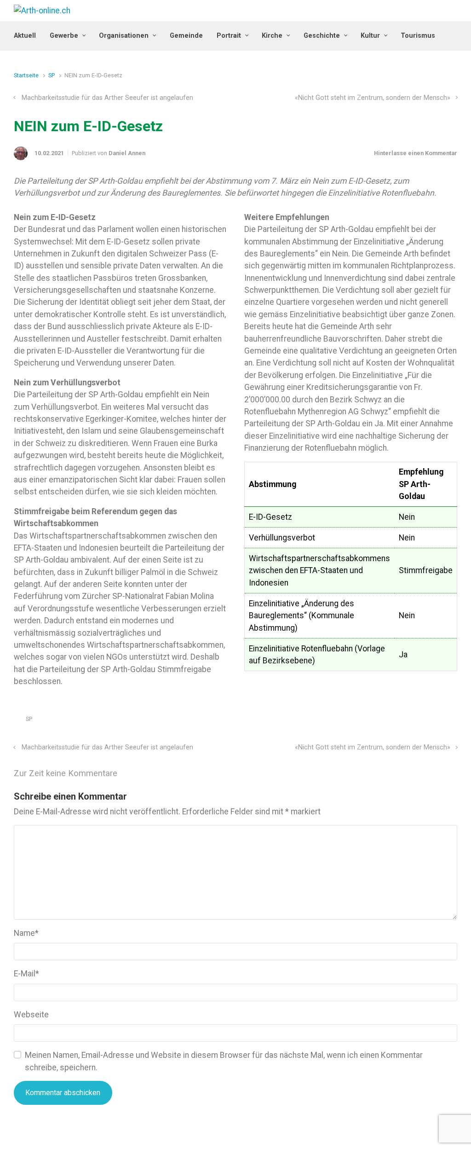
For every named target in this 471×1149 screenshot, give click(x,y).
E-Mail (26, 973)
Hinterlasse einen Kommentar (415, 153)
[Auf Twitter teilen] (400, 721)
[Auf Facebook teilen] (413, 721)
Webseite (31, 1014)
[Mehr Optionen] (452, 721)
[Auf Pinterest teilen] (427, 721)
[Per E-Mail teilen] (440, 721)
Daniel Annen (127, 153)
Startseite (26, 75)
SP (51, 75)
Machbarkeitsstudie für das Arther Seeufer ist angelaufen (107, 98)
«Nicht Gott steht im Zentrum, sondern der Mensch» (372, 98)
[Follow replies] (130, 773)
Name (26, 933)
